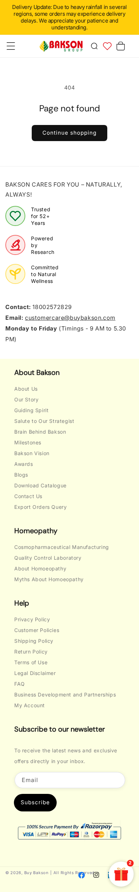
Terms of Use (30, 662)
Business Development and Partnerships (65, 694)
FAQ (19, 684)
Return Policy (31, 651)
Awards (23, 464)
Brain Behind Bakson (40, 432)
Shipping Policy (33, 641)
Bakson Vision (32, 453)
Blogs (21, 475)
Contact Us (28, 496)
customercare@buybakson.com (70, 317)
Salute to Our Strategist (44, 421)
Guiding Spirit (31, 410)
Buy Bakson (36, 872)
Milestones (27, 442)
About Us (26, 389)
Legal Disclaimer (35, 673)
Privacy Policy (32, 619)
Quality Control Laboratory (48, 558)
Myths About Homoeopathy (49, 579)
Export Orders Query (40, 507)
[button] (94, 46)
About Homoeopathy (40, 568)
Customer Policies (36, 630)
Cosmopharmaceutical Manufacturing (61, 547)
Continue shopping (69, 132)
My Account (29, 705)
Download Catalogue (40, 485)
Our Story (26, 399)
